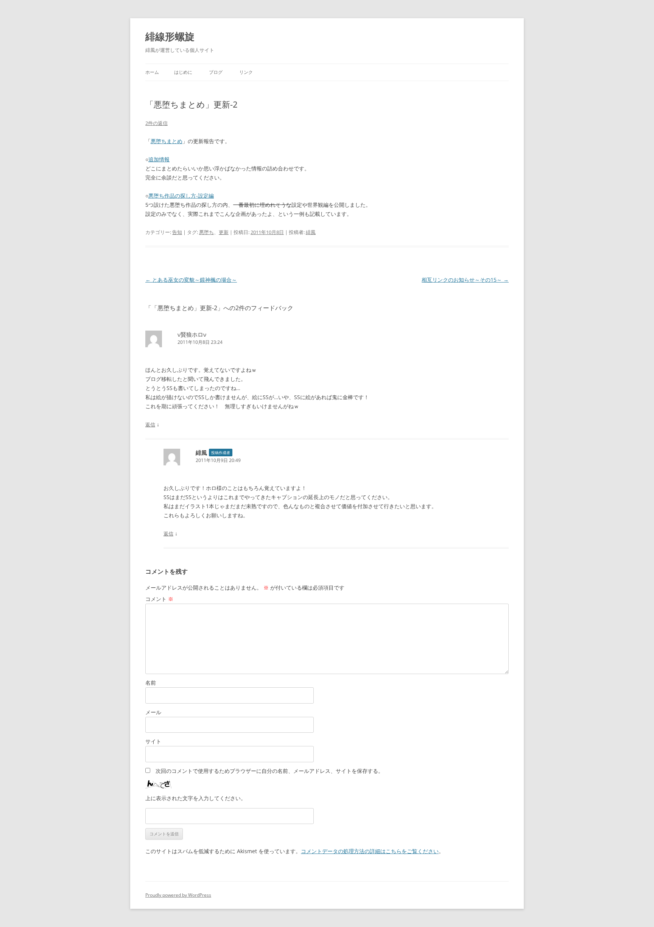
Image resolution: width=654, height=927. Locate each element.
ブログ (216, 72)
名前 (150, 682)
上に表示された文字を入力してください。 (195, 798)
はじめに (183, 72)
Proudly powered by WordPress (178, 895)
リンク (246, 72)
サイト (153, 741)
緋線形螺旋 (170, 36)
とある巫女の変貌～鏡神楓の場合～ (191, 279)
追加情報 (159, 159)
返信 (150, 424)
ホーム (152, 72)
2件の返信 (156, 123)
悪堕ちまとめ (166, 141)
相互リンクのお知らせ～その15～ (465, 279)
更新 (224, 232)
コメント (159, 598)
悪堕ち (206, 232)
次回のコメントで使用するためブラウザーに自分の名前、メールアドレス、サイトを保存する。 (269, 770)
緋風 (311, 232)
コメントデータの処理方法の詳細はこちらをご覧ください (370, 851)
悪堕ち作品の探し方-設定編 (181, 195)
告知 (177, 232)
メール (153, 712)
